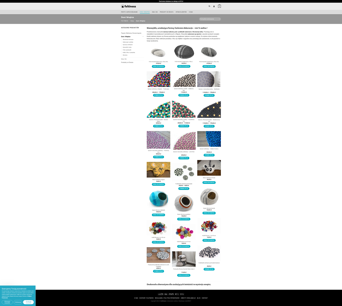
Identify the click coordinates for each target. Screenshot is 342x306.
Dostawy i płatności (146, 298)
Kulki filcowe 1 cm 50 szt (209, 235)
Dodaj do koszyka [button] (158, 66)
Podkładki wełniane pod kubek (183, 184)
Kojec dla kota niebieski (158, 210)
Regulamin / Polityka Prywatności (167, 298)
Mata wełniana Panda (209, 178)
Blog (199, 298)
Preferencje (18, 302)
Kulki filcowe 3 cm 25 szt (184, 241)
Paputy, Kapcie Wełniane (129, 12)
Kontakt (205, 298)
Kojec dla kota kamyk (209, 208)
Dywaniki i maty (127, 47)
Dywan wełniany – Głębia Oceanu (209, 149)
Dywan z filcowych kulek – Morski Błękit (158, 120)
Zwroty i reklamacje (188, 298)
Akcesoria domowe (128, 39)
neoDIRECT (188, 301)
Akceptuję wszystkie (28, 302)
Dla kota (125, 55)
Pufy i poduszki (127, 50)
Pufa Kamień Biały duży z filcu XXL (158, 61)
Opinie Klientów (181, 12)
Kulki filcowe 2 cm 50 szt (158, 237)
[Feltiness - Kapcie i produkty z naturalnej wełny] (128, 6)
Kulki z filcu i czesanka (129, 52)
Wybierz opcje (184, 95)
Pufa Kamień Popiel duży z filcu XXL (209, 61)
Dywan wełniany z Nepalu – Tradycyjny (158, 89)
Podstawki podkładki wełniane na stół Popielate (158, 265)
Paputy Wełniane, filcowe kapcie (131, 33)
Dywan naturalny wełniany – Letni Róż (183, 152)
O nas (191, 12)
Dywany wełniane (128, 44)
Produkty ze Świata (166, 12)
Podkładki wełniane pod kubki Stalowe (209, 263)
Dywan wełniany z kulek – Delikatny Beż (184, 89)
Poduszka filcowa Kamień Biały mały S (183, 269)
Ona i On (155, 12)
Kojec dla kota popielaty (183, 214)
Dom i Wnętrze (145, 12)
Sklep (132, 21)
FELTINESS (124, 21)
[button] (209, 6)
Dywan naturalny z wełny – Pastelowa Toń (183, 120)
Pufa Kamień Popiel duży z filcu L (184, 61)
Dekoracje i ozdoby (128, 42)
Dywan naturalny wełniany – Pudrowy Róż (158, 151)
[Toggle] (143, 36)
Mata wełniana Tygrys (158, 179)
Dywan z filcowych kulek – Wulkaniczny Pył (209, 120)
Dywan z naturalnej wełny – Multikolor (209, 89)
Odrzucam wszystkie (7, 302)
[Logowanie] (214, 6)
